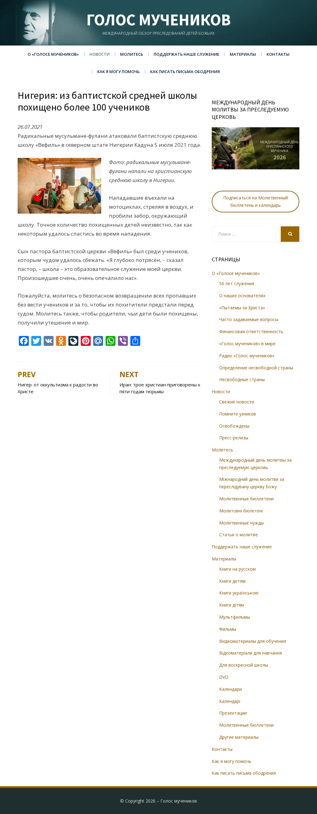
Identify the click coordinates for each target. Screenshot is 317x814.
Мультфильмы (234, 617)
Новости (99, 54)
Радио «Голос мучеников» (246, 356)
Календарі (229, 701)
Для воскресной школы (243, 665)
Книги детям (232, 581)
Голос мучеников (158, 20)
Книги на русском (237, 569)
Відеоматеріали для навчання (250, 653)
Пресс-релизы (233, 438)
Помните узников (237, 414)
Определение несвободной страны (256, 368)
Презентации (233, 713)
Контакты (278, 54)
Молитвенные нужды (241, 523)
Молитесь (131, 54)
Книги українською (238, 593)
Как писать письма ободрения (185, 71)
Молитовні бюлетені (241, 511)
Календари (230, 689)
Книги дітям (231, 605)
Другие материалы (238, 737)
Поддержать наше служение (186, 54)
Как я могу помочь (118, 71)
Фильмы (227, 629)
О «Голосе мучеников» (53, 54)
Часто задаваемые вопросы (248, 319)
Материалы (243, 54)
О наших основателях (242, 295)
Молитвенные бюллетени (246, 499)
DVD (223, 677)
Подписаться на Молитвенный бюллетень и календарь (255, 201)
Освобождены (234, 426)
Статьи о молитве (238, 535)
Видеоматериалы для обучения (252, 641)
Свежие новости (236, 402)
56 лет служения (236, 283)
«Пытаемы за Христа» (242, 308)
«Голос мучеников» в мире (247, 343)
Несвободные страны (242, 379)
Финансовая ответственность (251, 331)
